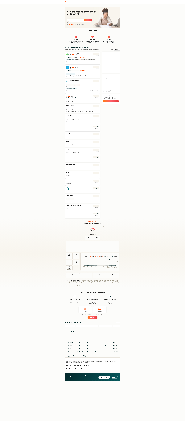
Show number (97, 55)
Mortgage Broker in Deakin (114, 337)
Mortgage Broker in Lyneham (103, 351)
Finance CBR (68, 156)
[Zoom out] (119, 54)
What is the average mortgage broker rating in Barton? (76, 368)
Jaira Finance (72, 187)
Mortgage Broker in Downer (114, 348)
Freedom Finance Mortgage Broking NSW (73, 205)
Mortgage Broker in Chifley (114, 351)
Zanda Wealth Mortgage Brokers (76, 53)
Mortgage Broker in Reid (91, 335)
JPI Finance (68, 141)
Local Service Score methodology (107, 283)
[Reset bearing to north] (119, 55)
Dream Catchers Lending (74, 80)
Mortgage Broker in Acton (103, 337)
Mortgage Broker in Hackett (91, 348)
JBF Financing (68, 172)
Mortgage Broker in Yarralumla (81, 340)
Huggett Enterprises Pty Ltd (71, 164)
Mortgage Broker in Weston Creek (114, 346)
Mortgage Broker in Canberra (103, 335)
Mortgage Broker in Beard (91, 351)
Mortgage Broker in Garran (114, 340)
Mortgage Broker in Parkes (80, 333)
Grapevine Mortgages (70, 105)
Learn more (114, 377)
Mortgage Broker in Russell (91, 333)
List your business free (105, 377)
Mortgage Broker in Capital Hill (103, 333)
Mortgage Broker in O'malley (69, 345)
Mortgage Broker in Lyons (103, 348)
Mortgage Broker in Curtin (80, 345)
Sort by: (112, 49)
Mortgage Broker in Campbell (80, 335)
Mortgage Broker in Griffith (69, 335)
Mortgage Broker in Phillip (69, 348)
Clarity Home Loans (69, 95)
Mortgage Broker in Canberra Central (80, 343)
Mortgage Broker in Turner (103, 340)
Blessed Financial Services (71, 133)
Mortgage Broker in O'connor (92, 345)
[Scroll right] (119, 322)
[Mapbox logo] (104, 72)
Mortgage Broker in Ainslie (114, 342)
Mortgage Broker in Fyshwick (69, 337)
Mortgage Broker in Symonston (104, 342)
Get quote (96, 53)
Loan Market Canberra (74, 66)
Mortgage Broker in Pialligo (69, 340)
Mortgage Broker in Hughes (91, 342)
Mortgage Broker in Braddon (91, 340)
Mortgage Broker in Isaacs (69, 351)
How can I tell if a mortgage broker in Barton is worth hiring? (77, 365)
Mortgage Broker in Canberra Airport (69, 343)
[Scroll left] (117, 322)
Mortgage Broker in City (114, 335)
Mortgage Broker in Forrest (114, 333)
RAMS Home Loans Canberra (71, 180)
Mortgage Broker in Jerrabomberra (79, 349)
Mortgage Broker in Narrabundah (79, 338)
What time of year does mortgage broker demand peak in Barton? (78, 359)
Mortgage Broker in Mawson (80, 351)
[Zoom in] (119, 52)
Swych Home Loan (69, 195)
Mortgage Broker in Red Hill (91, 337)
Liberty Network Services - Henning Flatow (74, 149)
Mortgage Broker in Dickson (103, 345)
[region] (111, 62)
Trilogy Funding (69, 115)
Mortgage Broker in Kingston (69, 333)
